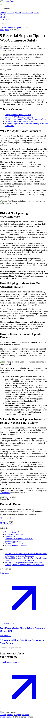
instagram (17, 27)
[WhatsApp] (7, 523)
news (31, 13)
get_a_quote (4, 19)
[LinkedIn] (4, 523)
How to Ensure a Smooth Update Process (21, 121)
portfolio (25, 13)
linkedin (3, 27)
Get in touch (5, 493)
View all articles (7, 518)
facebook (25, 27)
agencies (18, 13)
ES (1, 15)
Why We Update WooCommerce (18, 115)
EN (4, 15)
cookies (9, 717)
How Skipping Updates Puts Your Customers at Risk (25, 119)
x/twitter (10, 27)
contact (36, 13)
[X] (1, 523)
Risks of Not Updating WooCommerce (20, 117)
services (3, 13)
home (2, 30)
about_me (10, 13)
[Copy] (11, 523)
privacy (3, 717)
